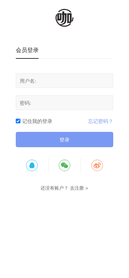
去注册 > (79, 188)
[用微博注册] (97, 165)
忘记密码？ (100, 121)
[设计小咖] (64, 18)
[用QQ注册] (32, 165)
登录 (64, 140)
